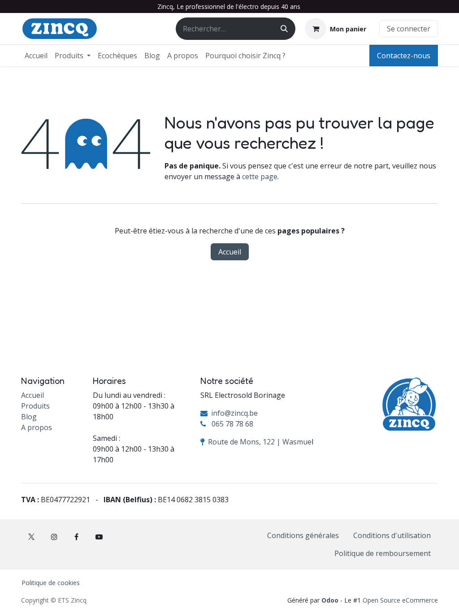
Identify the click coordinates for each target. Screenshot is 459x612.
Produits (35, 406)
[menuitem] (36, 56)
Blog (29, 417)
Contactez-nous (403, 55)
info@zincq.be (234, 413)
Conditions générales (303, 535)
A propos (36, 427)
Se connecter (408, 29)
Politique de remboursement (382, 553)
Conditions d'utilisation (392, 535)
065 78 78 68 (232, 424)
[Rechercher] (284, 28)
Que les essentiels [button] (347, 590)
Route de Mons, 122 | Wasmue (260, 442)
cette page (259, 176)
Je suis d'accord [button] (408, 590)
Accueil (229, 252)
